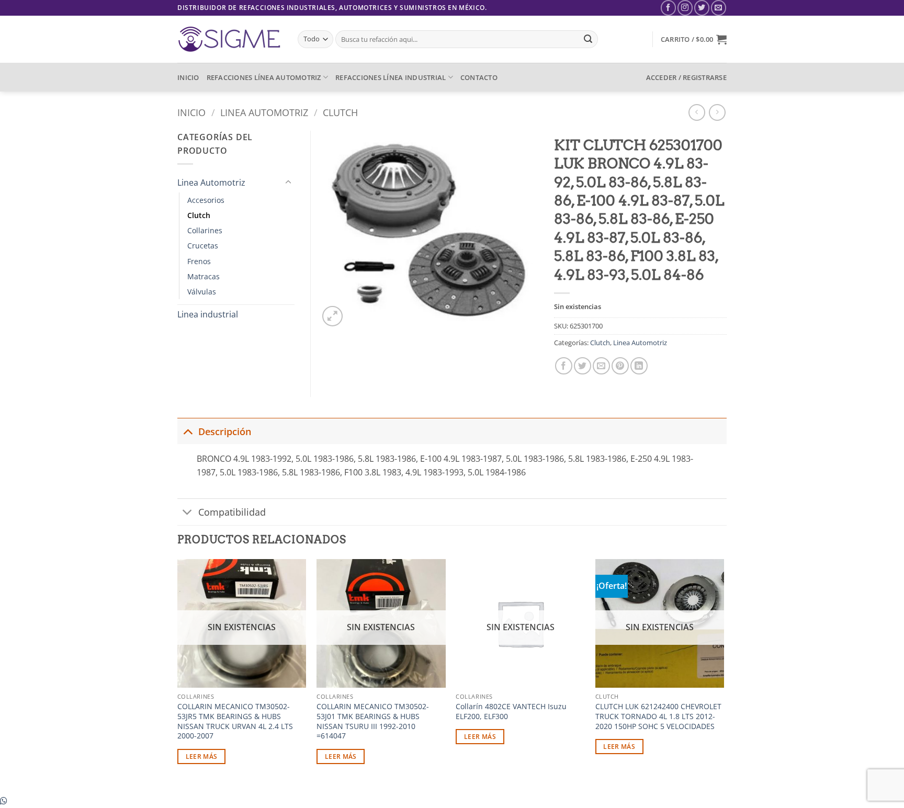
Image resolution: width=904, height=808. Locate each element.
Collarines (204, 230)
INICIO (188, 77)
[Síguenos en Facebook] (668, 7)
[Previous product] (717, 112)
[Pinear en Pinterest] (620, 365)
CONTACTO (479, 77)
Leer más (202, 756)
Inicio (191, 112)
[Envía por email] (601, 365)
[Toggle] (288, 182)
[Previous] (178, 676)
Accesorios (205, 200)
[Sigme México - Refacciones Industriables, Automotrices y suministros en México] (229, 39)
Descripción (224, 431)
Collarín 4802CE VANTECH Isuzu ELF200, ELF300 (511, 711)
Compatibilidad (232, 512)
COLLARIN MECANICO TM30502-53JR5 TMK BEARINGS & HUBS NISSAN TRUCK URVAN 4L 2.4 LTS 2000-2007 (235, 721)
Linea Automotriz (264, 112)
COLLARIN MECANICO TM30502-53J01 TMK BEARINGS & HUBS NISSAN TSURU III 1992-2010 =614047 (373, 721)
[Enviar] (588, 39)
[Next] (723, 676)
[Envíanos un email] (718, 7)
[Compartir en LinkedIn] (639, 365)
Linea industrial (207, 314)
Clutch (340, 112)
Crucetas (202, 246)
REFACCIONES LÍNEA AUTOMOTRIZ (264, 77)
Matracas (203, 276)
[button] (694, 39)
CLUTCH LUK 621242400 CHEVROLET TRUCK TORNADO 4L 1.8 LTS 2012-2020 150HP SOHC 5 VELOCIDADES (658, 716)
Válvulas (201, 292)
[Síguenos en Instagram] (685, 7)
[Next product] (696, 112)
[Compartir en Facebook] (563, 365)
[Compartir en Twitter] (582, 365)
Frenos (199, 261)
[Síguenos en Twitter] (701, 7)
